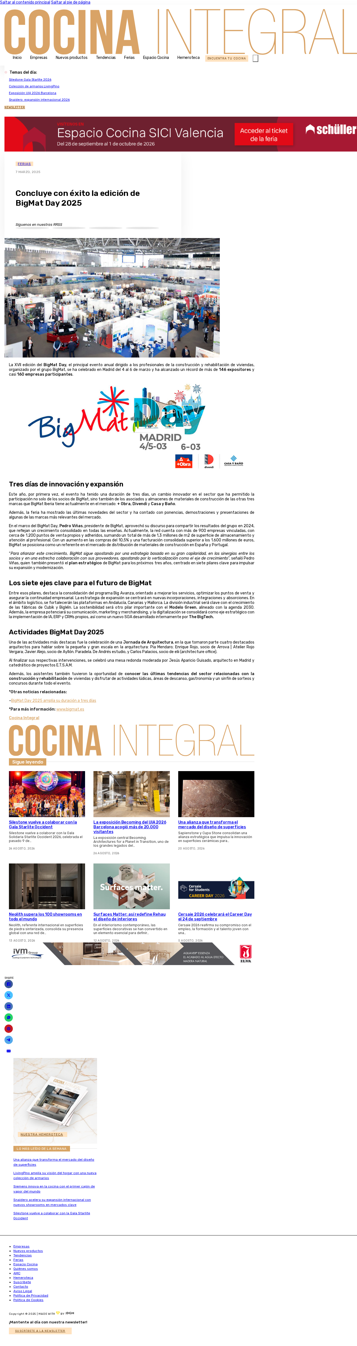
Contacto (20, 1287)
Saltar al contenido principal (25, 2)
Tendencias (106, 57)
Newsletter (14, 107)
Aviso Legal (22, 1291)
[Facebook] (8, 984)
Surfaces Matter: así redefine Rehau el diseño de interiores (129, 917)
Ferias (129, 57)
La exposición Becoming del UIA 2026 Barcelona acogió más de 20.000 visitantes (129, 827)
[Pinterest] (8, 1029)
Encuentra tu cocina (227, 58)
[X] (8, 995)
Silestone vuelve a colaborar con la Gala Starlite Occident (43, 824)
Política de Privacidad (30, 1295)
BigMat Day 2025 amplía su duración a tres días (53, 700)
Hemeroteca (188, 57)
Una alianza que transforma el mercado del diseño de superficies (212, 824)
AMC (16, 1273)
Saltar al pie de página (70, 2)
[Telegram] (8, 1040)
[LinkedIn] (8, 1006)
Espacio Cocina (156, 57)
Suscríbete (22, 1282)
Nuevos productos (72, 57)
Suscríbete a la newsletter (40, 1331)
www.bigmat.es (70, 709)
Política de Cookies (28, 1300)
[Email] (8, 1051)
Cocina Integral (24, 718)
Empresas (38, 57)
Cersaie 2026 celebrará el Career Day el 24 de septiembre (215, 917)
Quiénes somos (25, 1269)
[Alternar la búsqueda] (255, 58)
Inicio (17, 57)
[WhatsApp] (8, 1017)
